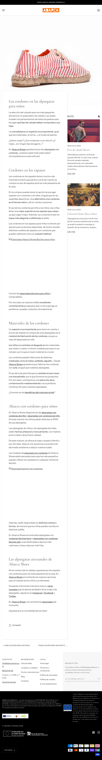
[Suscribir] (96, 679)
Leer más (71, 173)
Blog (23, 676)
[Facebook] (93, 732)
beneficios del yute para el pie (39, 392)
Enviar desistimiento (48, 684)
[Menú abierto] (6, 10)
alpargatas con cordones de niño (44, 415)
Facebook (48, 593)
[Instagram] (98, 732)
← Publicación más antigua (16, 645)
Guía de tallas (26, 663)
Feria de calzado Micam (78, 149)
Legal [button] (43, 659)
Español (8, 750)
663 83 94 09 (7, 671)
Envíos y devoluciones (30, 672)
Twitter (12, 596)
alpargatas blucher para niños (35, 293)
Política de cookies (47, 679)
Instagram (38, 593)
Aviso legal (44, 663)
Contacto (25, 681)
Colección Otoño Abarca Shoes (82, 213)
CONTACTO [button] (7, 659)
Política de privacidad (48, 675)
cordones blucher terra (20, 538)
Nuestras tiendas (9, 682)
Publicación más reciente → (53, 645)
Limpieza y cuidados (29, 668)
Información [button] (27, 659)
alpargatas (47, 601)
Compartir (16, 625)
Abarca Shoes (19, 149)
